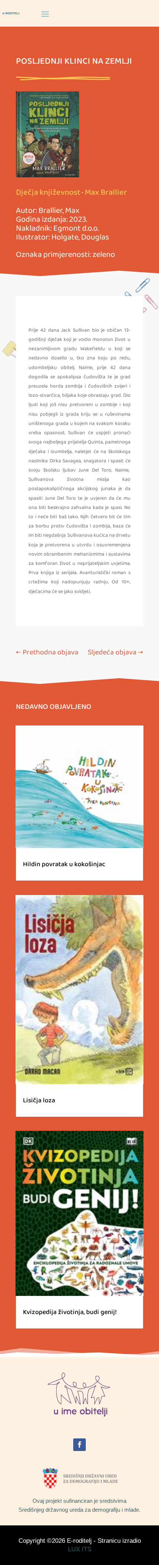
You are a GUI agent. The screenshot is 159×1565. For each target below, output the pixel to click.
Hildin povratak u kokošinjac (64, 864)
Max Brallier (106, 192)
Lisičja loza (39, 1100)
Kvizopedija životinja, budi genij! (70, 1312)
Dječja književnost (48, 192)
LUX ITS (79, 1549)
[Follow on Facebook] (79, 1444)
